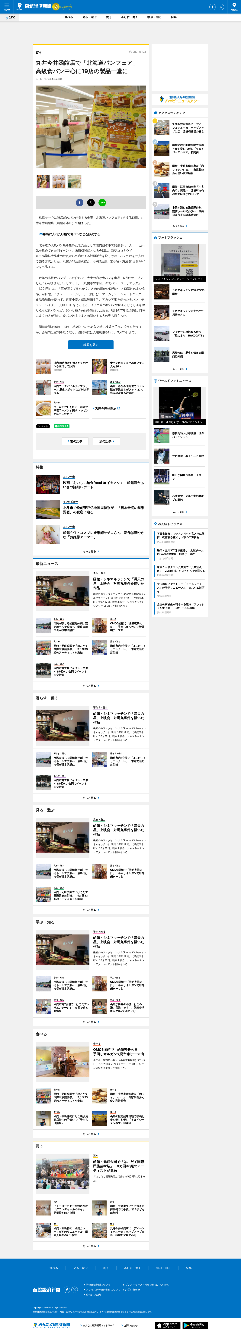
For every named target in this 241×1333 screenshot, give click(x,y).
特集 (174, 17)
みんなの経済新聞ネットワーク (51, 1325)
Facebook (212, 7)
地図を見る (90, 345)
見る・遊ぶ (89, 17)
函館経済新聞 (34, 6)
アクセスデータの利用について (103, 1289)
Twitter (221, 7)
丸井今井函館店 (54, 79)
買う (109, 17)
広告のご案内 (93, 1294)
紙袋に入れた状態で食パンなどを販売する (71, 234)
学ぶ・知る (154, 17)
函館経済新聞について (98, 1284)
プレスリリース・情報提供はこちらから (147, 1284)
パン (41, 79)
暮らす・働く (129, 17)
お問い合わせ (132, 1289)
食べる (69, 17)
